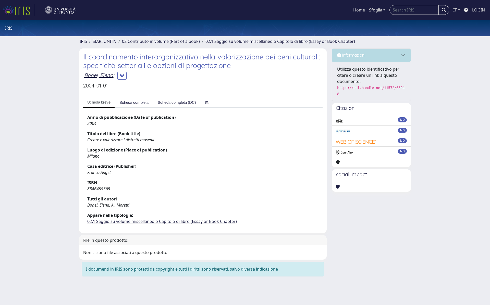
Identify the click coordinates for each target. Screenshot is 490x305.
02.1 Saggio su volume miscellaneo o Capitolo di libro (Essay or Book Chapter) (280, 41)
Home (359, 10)
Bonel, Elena (98, 75)
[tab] (207, 102)
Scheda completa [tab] (134, 102)
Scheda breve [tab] (99, 102)
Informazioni (353, 55)
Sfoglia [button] (375, 10)
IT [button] (455, 10)
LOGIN (478, 10)
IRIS (83, 41)
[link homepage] (18, 10)
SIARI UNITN (104, 41)
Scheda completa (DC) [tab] (177, 102)
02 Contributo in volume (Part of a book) (161, 41)
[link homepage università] (60, 10)
